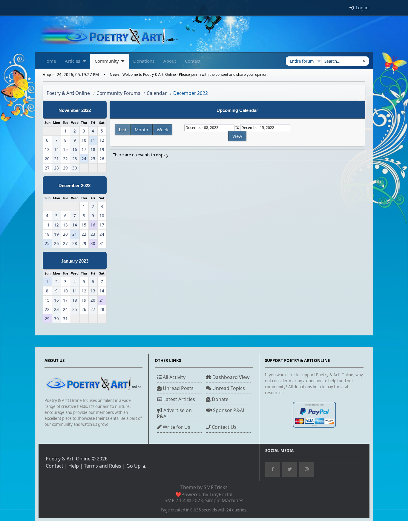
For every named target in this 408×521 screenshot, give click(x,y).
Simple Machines (224, 500)
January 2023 (74, 261)
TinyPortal (220, 494)
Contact (54, 466)
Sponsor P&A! (228, 410)
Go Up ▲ (136, 466)
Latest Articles (178, 399)
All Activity (173, 377)
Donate (219, 399)
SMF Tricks (216, 487)
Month (141, 129)
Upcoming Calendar (237, 110)
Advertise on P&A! (174, 413)
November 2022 (75, 110)
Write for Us (176, 427)
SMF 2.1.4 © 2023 (184, 500)
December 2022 (75, 185)
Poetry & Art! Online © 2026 (77, 458)
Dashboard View (230, 377)
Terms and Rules (102, 466)
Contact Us (224, 427)
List (122, 129)
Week (162, 129)
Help (73, 466)
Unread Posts (178, 388)
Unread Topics (228, 388)
